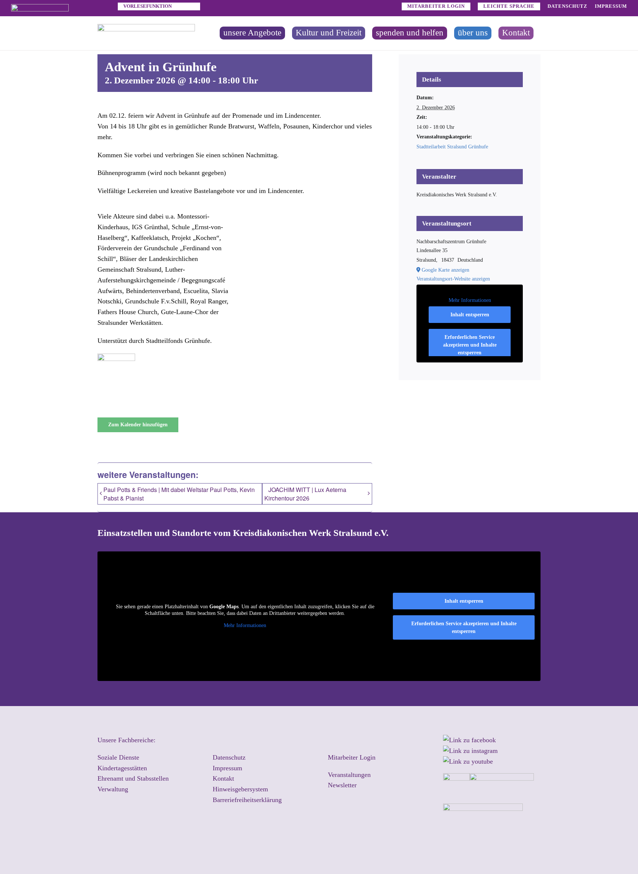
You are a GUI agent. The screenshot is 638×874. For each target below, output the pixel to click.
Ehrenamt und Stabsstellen (133, 778)
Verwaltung (112, 789)
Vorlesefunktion (147, 6)
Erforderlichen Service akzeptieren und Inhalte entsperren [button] (470, 344)
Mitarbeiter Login (351, 757)
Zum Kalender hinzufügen (138, 424)
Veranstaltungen (349, 774)
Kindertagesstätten (122, 768)
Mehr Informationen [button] (470, 300)
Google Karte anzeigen (445, 270)
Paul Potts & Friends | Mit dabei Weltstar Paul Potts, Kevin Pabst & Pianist (179, 493)
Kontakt (223, 778)
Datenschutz (229, 757)
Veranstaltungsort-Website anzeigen (453, 279)
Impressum (227, 768)
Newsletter (342, 785)
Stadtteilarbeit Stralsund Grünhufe (452, 146)
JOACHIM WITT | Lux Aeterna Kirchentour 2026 (305, 494)
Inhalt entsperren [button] (469, 314)
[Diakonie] (40, 7)
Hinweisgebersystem (240, 789)
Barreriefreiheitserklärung (247, 800)
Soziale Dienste (118, 757)
